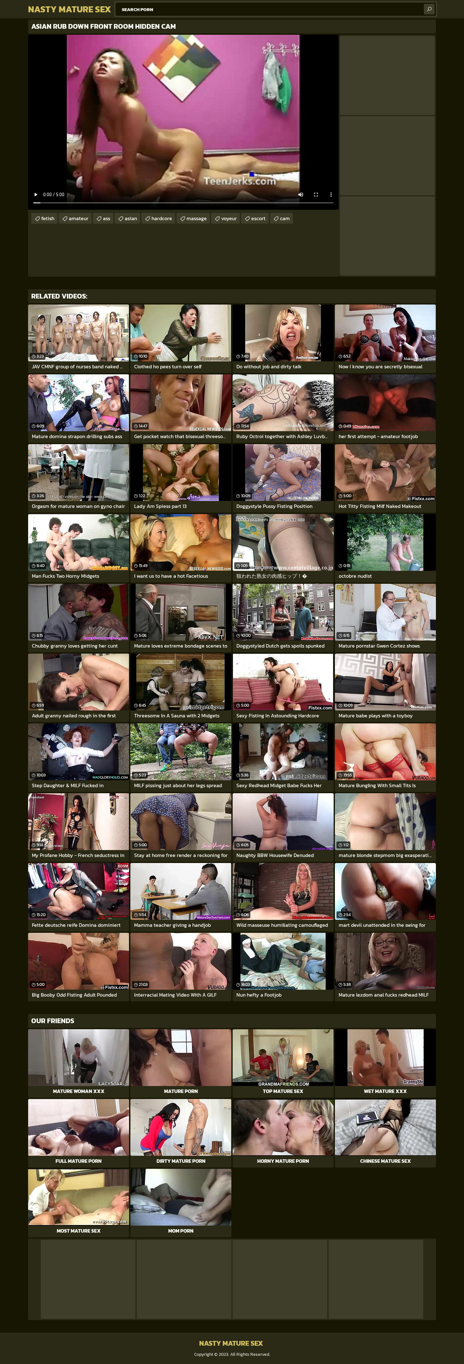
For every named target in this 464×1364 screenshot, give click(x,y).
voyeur (229, 218)
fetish (47, 218)
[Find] (429, 9)
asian (131, 218)
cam (285, 218)
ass (106, 218)
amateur (78, 218)
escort (258, 218)
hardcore (162, 218)
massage (197, 218)
